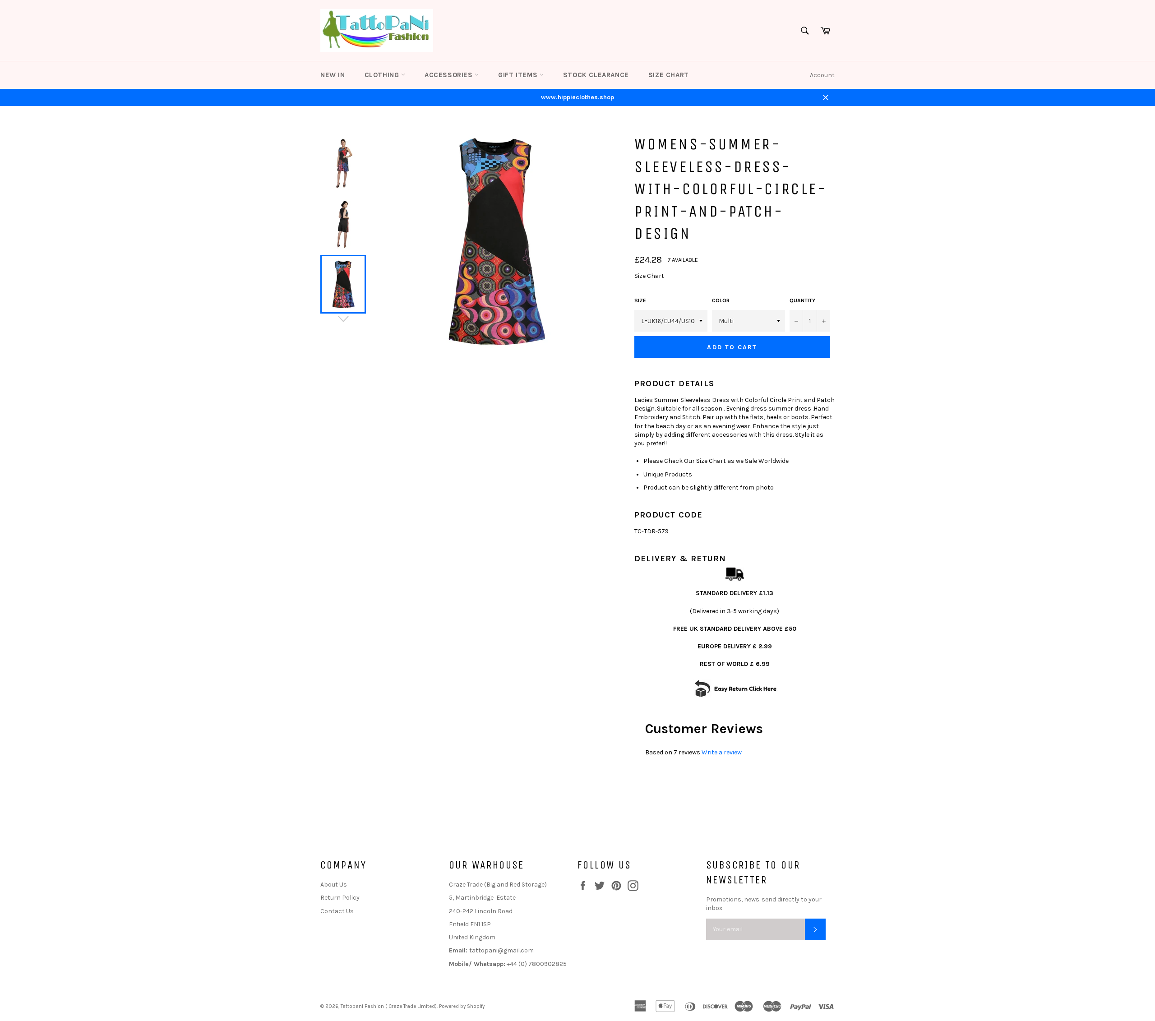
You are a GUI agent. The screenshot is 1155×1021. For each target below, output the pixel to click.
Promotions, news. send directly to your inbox (764, 904)
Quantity (802, 300)
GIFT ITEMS (519, 75)
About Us (333, 884)
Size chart (668, 75)
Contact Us (337, 911)
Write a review (722, 752)
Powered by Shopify (462, 1006)
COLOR (721, 300)
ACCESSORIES (450, 75)
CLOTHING (383, 75)
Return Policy (340, 897)
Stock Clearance (596, 75)
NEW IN (332, 75)
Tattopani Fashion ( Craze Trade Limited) (389, 1006)
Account (822, 75)
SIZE (640, 300)
